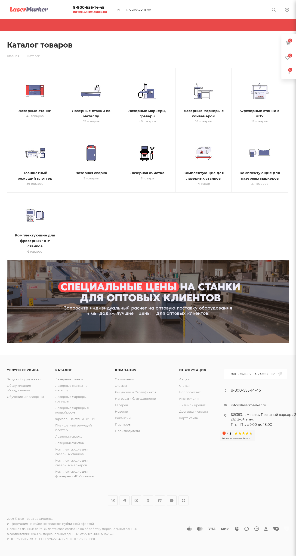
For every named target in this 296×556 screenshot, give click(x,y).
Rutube (160, 500)
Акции (184, 379)
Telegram (125, 500)
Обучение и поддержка (25, 397)
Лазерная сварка (69, 436)
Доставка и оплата (193, 411)
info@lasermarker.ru (90, 12)
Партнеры (123, 424)
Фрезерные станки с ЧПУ (75, 419)
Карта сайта (188, 418)
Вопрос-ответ (189, 392)
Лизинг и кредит (192, 405)
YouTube (136, 500)
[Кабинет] (287, 10)
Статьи (184, 385)
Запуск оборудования (24, 379)
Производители (127, 431)
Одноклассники (148, 500)
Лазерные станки (69, 379)
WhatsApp (172, 500)
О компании (124, 379)
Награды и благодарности (135, 398)
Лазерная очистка (69, 443)
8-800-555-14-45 (89, 7)
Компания (125, 370)
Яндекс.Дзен (183, 500)
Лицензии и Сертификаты (135, 392)
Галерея (121, 405)
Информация (192, 370)
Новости (121, 411)
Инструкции (189, 398)
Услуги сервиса (23, 370)
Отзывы (121, 385)
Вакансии (123, 418)
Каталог (63, 370)
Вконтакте (113, 500)
